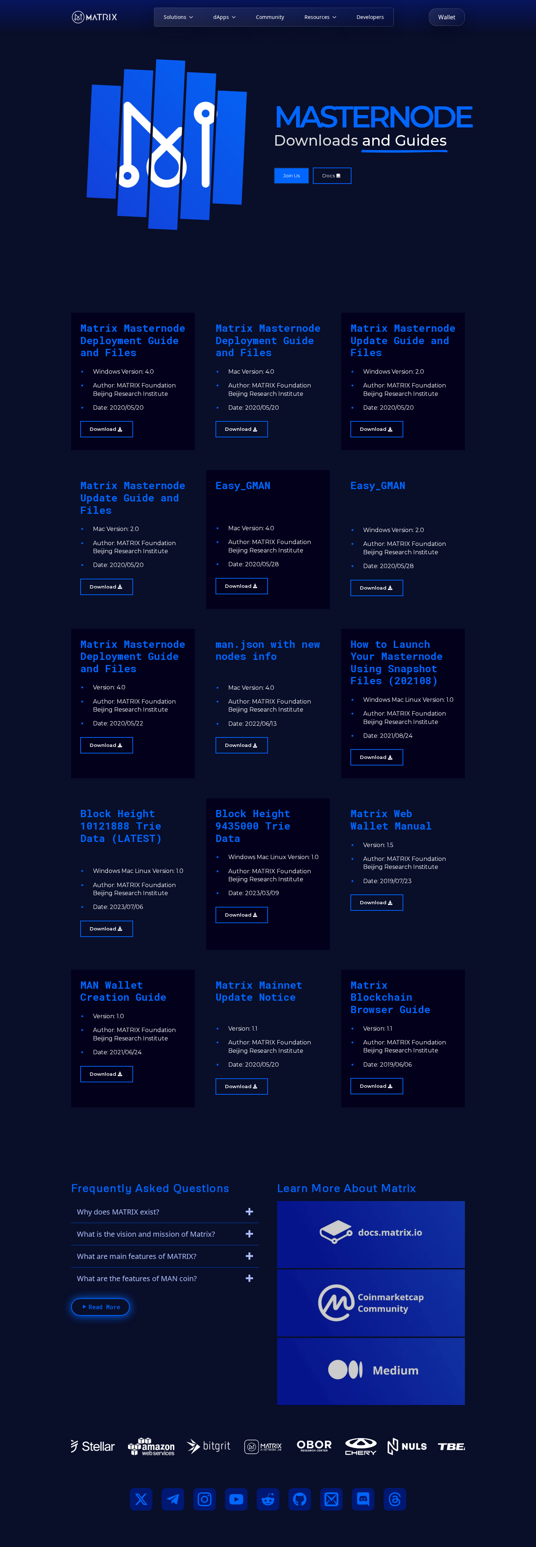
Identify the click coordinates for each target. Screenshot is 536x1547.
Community (270, 16)
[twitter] (141, 1499)
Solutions (175, 16)
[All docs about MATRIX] (371, 1234)
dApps (221, 16)
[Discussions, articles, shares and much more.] (371, 1303)
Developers (370, 16)
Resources (317, 16)
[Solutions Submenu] (192, 17)
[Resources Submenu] (336, 17)
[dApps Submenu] (235, 17)
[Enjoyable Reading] (371, 1371)
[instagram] (204, 1499)
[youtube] (236, 1499)
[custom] (173, 1499)
